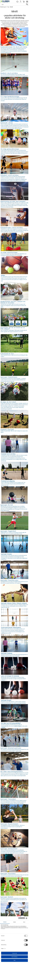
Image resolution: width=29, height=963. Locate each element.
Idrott (11, 7)
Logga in (20, 1)
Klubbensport (3, 7)
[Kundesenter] (17, 1)
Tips (8, 7)
